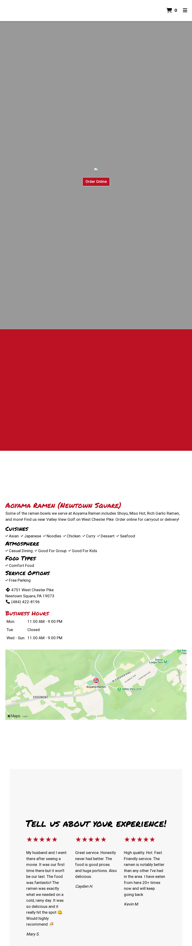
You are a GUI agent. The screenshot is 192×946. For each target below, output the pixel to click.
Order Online (96, 181)
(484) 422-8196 (25, 601)
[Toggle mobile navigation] (185, 10)
